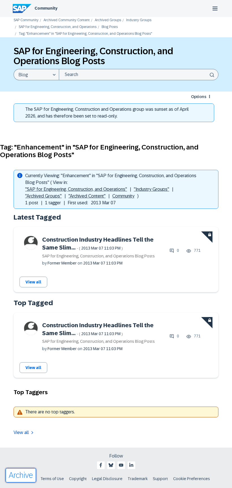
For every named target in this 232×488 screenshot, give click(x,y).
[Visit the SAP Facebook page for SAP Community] (100, 465)
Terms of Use (52, 478)
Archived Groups (108, 20)
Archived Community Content (67, 20)
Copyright (78, 478)
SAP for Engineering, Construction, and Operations (57, 27)
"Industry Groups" (151, 189)
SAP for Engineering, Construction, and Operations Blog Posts (98, 256)
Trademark (138, 478)
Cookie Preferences (191, 478)
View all (33, 282)
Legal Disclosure (107, 478)
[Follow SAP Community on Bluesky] (111, 465)
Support (160, 478)
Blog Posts (110, 27)
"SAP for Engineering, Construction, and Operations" (76, 189)
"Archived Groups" (43, 196)
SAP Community (26, 20)
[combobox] (138, 74)
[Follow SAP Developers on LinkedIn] (131, 465)
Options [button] (198, 96)
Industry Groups (138, 20)
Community (46, 8)
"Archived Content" (87, 196)
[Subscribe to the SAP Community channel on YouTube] (121, 465)
